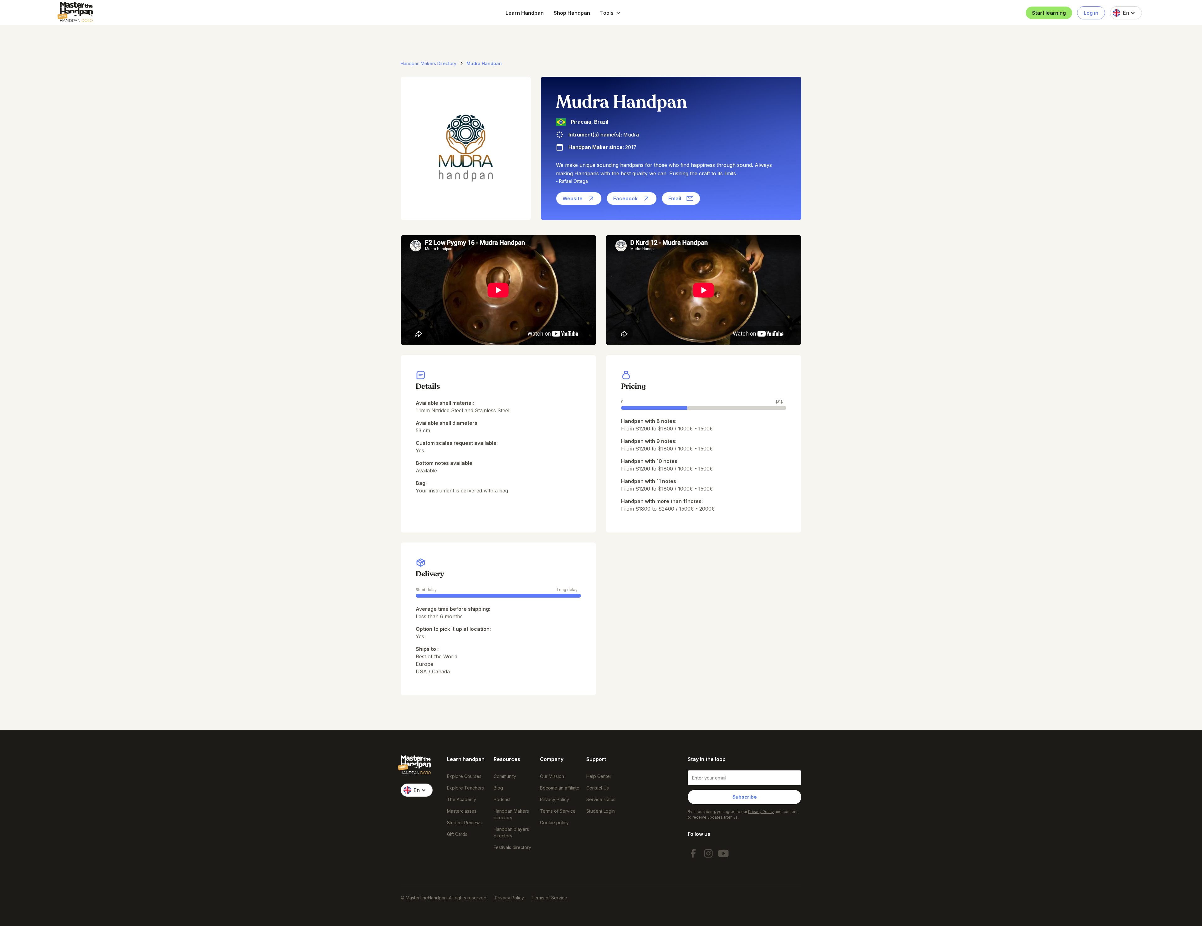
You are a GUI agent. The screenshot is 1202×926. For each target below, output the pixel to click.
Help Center (598, 776)
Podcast (502, 799)
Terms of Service (558, 811)
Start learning (1049, 13)
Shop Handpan (572, 13)
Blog (498, 787)
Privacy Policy (554, 799)
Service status (600, 799)
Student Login (600, 811)
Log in (1091, 13)
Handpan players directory (511, 832)
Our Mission (552, 776)
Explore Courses (464, 776)
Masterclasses (461, 811)
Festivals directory (512, 847)
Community (505, 776)
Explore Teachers (465, 787)
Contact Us (597, 787)
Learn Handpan (525, 13)
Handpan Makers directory (511, 814)
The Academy (461, 799)
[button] (610, 13)
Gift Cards (457, 834)
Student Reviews (464, 822)
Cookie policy (554, 822)
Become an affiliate (559, 787)
